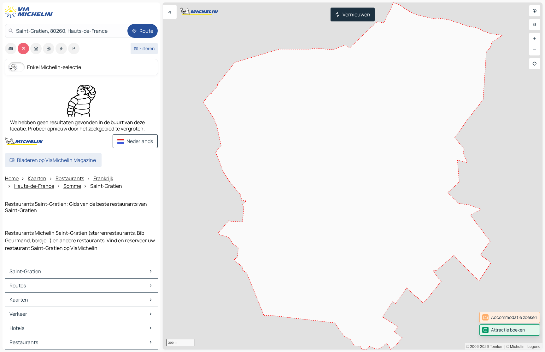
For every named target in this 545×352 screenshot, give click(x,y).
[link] (509, 317)
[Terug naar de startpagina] (30, 12)
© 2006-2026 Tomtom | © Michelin (495, 346)
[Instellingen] (534, 24)
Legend (534, 346)
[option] (10, 48)
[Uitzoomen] (534, 49)
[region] (352, 176)
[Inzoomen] (534, 38)
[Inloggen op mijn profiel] (534, 10)
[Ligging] (534, 63)
